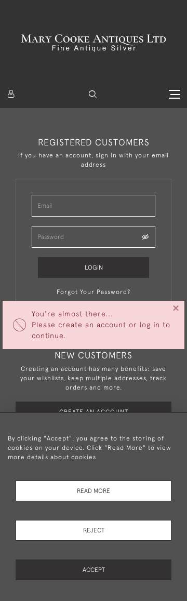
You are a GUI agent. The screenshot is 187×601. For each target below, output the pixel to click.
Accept (94, 569)
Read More (93, 491)
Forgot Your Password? (93, 292)
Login (94, 267)
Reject (93, 530)
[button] (92, 94)
